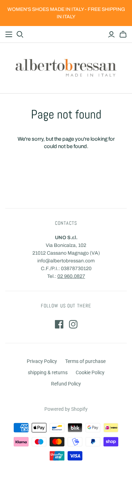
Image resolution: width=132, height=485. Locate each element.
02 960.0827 (71, 276)
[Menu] (8, 34)
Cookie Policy (90, 372)
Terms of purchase (85, 361)
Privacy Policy (42, 361)
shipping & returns (48, 372)
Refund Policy (66, 384)
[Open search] (20, 34)
